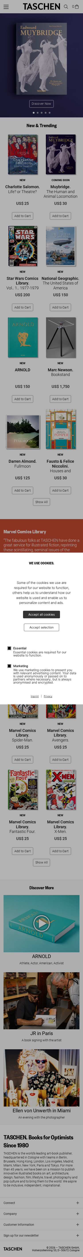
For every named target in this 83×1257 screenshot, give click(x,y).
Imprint (35, 696)
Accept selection (41, 627)
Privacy (48, 696)
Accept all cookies (41, 614)
